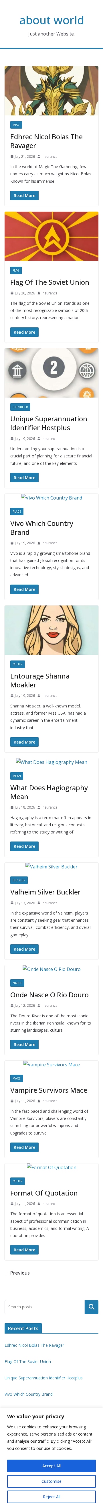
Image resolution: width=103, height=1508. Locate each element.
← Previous (17, 1273)
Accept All (51, 1465)
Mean (17, 776)
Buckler (19, 880)
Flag (16, 270)
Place (17, 512)
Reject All (51, 1496)
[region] (51, 1458)
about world (51, 20)
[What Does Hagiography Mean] (51, 762)
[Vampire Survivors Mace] (51, 1065)
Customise (51, 1481)
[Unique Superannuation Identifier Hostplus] (51, 373)
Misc (16, 125)
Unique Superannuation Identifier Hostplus (48, 423)
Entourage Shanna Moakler (40, 680)
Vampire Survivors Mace (48, 1090)
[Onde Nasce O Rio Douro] (51, 969)
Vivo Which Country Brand (41, 527)
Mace (17, 1078)
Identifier (20, 407)
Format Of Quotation (44, 1193)
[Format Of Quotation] (51, 1167)
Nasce (17, 983)
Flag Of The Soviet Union (49, 282)
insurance (50, 156)
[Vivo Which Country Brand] (51, 498)
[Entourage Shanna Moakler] (51, 630)
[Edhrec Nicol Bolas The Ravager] (51, 90)
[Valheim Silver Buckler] (51, 867)
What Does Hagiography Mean (49, 792)
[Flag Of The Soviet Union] (51, 236)
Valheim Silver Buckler (45, 891)
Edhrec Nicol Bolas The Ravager (46, 141)
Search (91, 1307)
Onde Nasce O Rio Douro (49, 994)
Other (18, 664)
